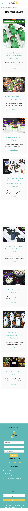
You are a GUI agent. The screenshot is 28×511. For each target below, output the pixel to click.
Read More (14, 68)
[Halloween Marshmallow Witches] (14, 125)
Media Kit (8, 473)
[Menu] (2, 3)
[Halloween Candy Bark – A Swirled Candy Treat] (14, 84)
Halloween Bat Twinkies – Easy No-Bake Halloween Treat (14, 249)
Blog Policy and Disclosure (13, 478)
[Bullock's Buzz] (14, 3)
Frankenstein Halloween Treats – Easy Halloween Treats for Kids (14, 55)
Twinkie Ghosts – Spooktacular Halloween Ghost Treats (14, 335)
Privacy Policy (9, 476)
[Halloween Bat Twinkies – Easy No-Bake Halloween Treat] (14, 234)
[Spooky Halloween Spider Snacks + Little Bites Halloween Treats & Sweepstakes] (14, 166)
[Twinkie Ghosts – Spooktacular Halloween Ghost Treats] (14, 319)
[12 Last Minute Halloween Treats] (14, 362)
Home (3, 7)
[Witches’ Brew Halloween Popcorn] (14, 277)
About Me (8, 470)
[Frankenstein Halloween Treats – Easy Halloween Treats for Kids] (14, 33)
